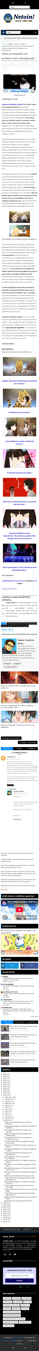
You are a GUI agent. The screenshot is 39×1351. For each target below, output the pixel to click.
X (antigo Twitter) (10, 667)
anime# (18, 623)
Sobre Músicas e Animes (14, 1319)
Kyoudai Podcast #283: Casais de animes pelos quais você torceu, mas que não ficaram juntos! (18, 1010)
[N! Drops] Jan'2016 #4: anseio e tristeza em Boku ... (20, 1146)
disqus (19, 748)
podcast (8, 1302)
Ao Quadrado (8, 984)
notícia (27, 1302)
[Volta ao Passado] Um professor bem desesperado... (18, 1134)
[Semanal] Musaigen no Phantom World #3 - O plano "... (20, 1150)
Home (4, 44)
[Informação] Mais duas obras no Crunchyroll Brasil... (20, 1198)
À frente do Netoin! (11, 1229)
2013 (5, 1207)
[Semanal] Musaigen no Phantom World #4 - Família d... (20, 1127)
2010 (5, 1213)
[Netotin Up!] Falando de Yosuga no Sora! (19, 1176)
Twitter (19, 583)
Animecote (7, 1007)
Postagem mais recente (11, 738)
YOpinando (7, 1000)
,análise (27, 64)
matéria (16, 1308)
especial (25, 1305)
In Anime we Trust (10, 992)
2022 (5, 1082)
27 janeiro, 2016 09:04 (14, 759)
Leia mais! (6, 1251)
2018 (5, 1091)
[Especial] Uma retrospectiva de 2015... (18, 1201)
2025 (5, 1076)
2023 (5, 1080)
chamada (26, 1298)
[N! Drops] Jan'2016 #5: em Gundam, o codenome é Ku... (18, 1138)
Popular (19, 1022)
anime (16, 44)
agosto (7, 1105)
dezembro (9, 1097)
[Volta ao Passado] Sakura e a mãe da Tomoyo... (18, 1123)
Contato (27, 1229)
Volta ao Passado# (21, 626)
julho (7, 1108)
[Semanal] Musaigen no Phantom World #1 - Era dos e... (20, 1182)
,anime (32, 64)
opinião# (25, 623)
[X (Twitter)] (15, 1254)
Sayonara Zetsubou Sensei (11, 46)
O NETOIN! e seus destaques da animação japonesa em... (19, 1179)
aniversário (25, 1322)
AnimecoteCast (10, 1322)
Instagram (17, 664)
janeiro (7, 1120)
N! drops (18, 1302)
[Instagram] (5, 1254)
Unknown (11, 757)
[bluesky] (17, 2)
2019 (5, 1089)
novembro (9, 1099)
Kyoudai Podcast (11, 1305)
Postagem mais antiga (27, 742)
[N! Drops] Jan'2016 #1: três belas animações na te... (20, 1173)
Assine (19, 1281)
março (7, 1116)
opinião (22, 44)
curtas (7, 1308)
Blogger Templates (9, 1341)
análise (10, 44)
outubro (8, 1101)
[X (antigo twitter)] (21, 2)
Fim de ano (8, 1325)
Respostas (12, 789)
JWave (5, 977)
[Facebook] (10, 1254)
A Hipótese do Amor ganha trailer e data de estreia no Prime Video (18, 979)
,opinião (4, 66)
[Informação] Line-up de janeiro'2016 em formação (19, 1186)
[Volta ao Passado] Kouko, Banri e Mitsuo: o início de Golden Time (18, 707)
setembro (8, 1103)
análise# (10, 623)
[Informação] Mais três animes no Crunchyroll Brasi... (20, 1190)
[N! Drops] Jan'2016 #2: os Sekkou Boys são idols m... (20, 1161)
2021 (5, 1085)
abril (6, 1114)
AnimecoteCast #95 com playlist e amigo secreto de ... (19, 1142)
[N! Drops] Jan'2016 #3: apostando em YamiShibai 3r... (18, 1153)
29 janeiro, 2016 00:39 (21, 793)
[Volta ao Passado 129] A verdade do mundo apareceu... (18, 687)
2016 (5, 1095)
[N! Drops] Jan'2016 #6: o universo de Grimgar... (17, 1131)
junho (7, 1110)
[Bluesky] (17, 1346)
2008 (5, 1217)
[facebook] (25, 3)
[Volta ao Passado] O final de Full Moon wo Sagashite (17, 726)
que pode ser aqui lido (15, 328)
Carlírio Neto (18, 792)
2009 (5, 1215)
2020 (5, 1087)
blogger (7, 748)
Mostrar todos (34, 1016)
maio (7, 1112)
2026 (5, 1074)
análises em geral (12, 1312)
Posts (7, 1022)
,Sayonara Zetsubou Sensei (17, 66)
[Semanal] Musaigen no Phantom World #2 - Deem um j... (20, 1169)
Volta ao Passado (27, 46)
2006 (5, 1222)
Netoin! (24, 1341)
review (25, 1308)
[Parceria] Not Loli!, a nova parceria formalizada (16, 1157)
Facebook (29, 581)
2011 (5, 1211)
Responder (10, 785)
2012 (5, 1209)
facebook (31, 748)
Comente (32, 1022)
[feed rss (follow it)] (13, 3)
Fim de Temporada (12, 1315)
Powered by (14, 1287)
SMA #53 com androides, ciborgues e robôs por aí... (20, 1165)
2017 (5, 1093)
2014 (5, 1205)
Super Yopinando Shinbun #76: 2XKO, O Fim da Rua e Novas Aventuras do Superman (18, 1002)
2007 (5, 1220)
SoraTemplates (18, 1338)
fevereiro (8, 1118)
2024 (5, 1078)
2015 (5, 1203)
